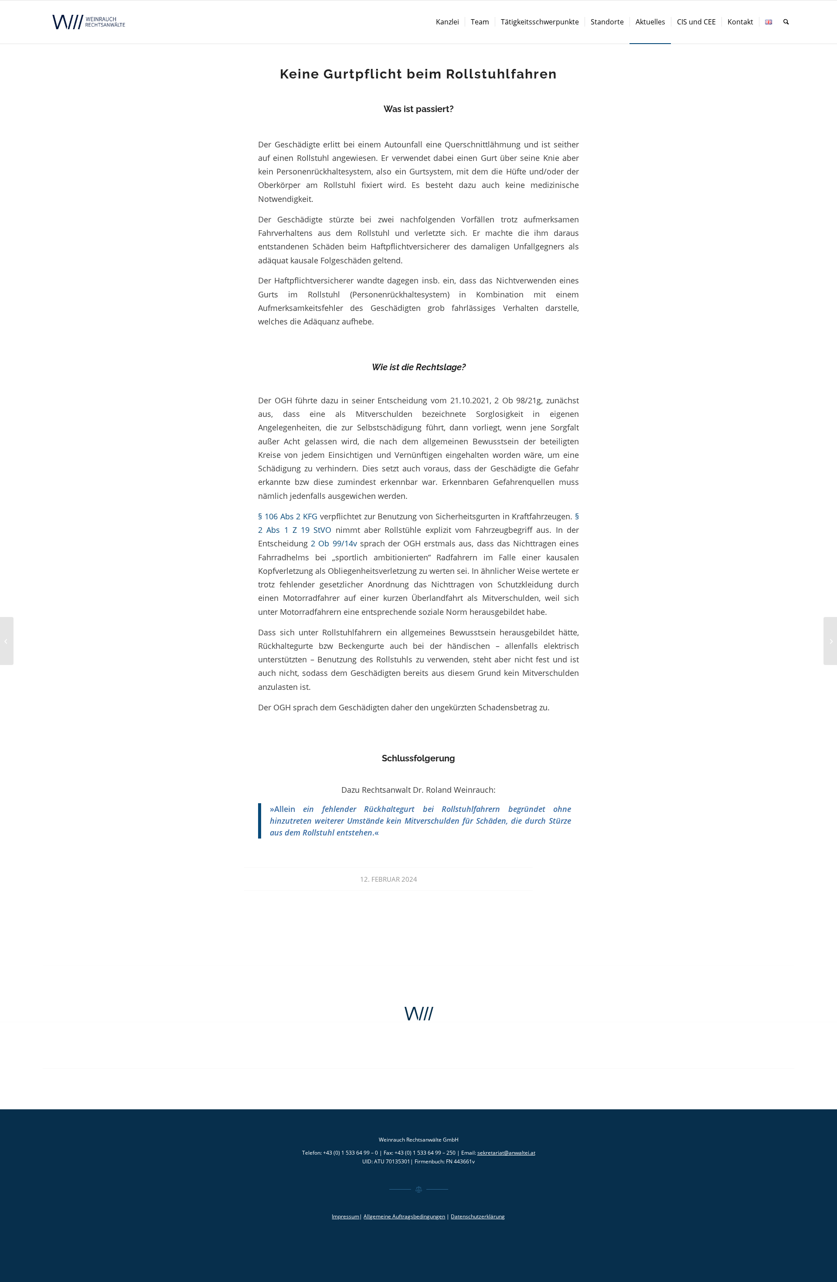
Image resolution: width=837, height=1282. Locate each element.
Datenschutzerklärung (478, 1216)
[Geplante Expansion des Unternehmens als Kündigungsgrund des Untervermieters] (7, 641)
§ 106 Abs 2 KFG (287, 516)
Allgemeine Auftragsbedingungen (404, 1216)
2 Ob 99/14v (334, 543)
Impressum (345, 1216)
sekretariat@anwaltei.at (506, 1152)
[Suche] (786, 22)
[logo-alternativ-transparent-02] (90, 22)
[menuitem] (447, 22)
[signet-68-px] (418, 1014)
